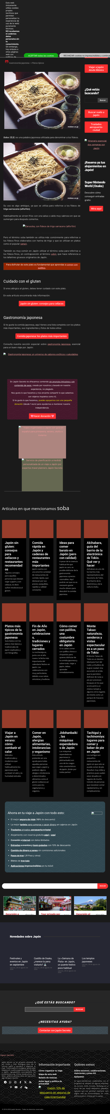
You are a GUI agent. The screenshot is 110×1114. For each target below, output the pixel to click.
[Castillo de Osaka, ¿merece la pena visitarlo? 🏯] (43, 948)
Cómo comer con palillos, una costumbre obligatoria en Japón (68, 635)
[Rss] (30, 1082)
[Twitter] (25, 1082)
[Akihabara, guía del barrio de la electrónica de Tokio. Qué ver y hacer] (96, 529)
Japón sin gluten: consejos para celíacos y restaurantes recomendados (14, 556)
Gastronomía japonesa (19, 63)
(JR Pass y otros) (25, 855)
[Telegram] (5, 1082)
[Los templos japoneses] (91, 948)
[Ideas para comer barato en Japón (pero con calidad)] (69, 529)
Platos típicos (38, 63)
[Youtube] (16, 1087)
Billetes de (20, 860)
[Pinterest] (11, 1087)
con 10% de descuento (41, 845)
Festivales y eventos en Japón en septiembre (19, 961)
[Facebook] (20, 1082)
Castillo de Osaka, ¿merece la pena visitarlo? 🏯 (43, 961)
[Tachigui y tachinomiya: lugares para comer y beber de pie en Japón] (96, 719)
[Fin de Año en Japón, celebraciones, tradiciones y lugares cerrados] (41, 612)
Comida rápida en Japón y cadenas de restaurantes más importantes (41, 554)
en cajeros (43, 824)
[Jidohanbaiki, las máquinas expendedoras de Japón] (69, 719)
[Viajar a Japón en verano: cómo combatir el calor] (14, 719)
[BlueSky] (26, 1087)
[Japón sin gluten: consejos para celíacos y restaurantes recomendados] (14, 529)
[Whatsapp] (10, 1082)
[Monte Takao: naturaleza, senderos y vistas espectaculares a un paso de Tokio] (96, 612)
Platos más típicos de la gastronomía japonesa (14, 631)
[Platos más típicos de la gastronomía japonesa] (14, 612)
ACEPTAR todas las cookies (41, 55)
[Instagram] (15, 1082)
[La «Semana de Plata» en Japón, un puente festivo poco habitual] (67, 948)
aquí (46, 835)
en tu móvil (32, 866)
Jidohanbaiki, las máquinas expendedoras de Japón (68, 740)
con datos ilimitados (30, 840)
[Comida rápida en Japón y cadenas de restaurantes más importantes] (41, 529)
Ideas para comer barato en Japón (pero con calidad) (67, 550)
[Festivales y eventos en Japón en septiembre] (19, 948)
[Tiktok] (21, 1087)
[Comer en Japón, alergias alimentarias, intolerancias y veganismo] (41, 719)
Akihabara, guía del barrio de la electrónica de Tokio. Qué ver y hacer (95, 554)
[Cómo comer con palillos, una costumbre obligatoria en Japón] (69, 612)
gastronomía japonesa (59, 344)
